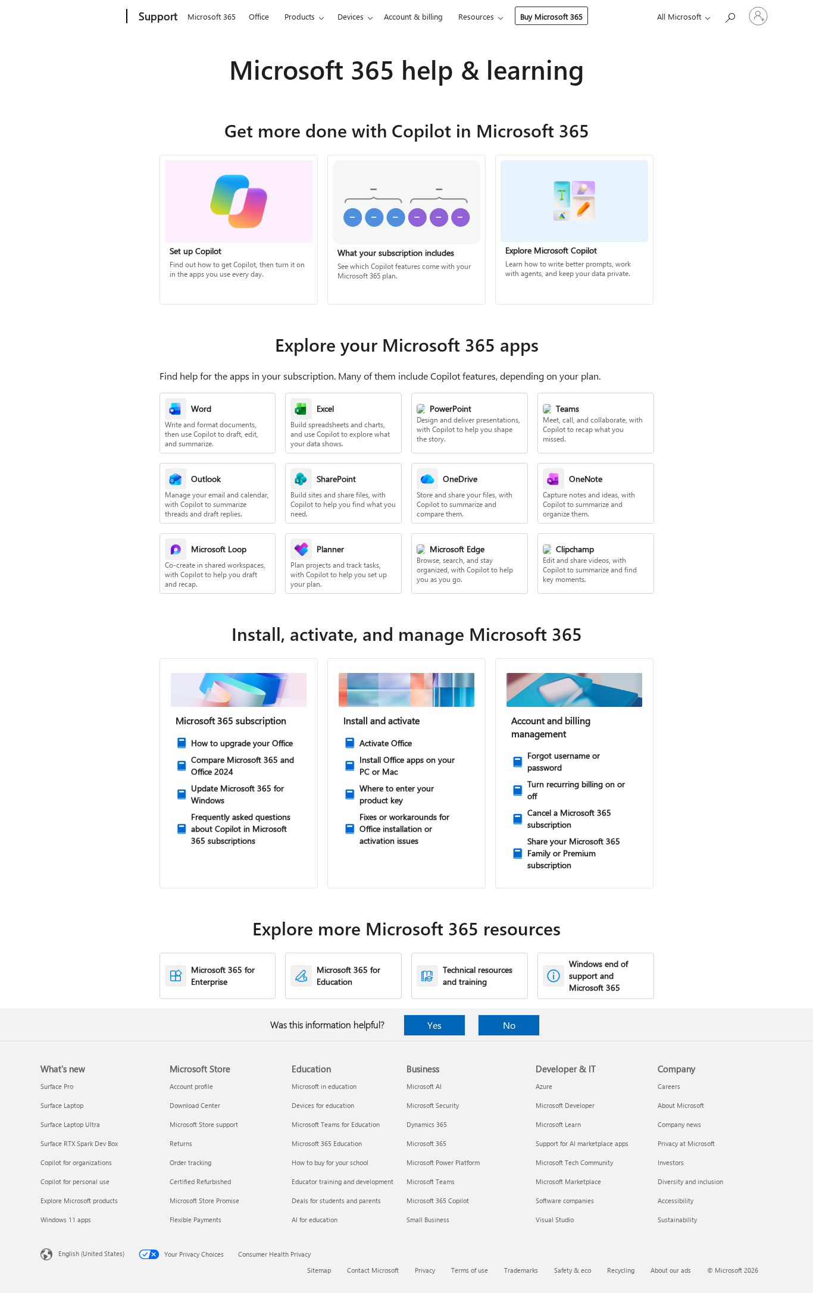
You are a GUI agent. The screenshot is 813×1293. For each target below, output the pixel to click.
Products (299, 16)
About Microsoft (681, 1105)
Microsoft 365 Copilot (437, 1200)
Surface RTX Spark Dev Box (79, 1143)
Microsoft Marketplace (568, 1181)
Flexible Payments (195, 1219)
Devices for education (323, 1105)
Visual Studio (555, 1219)
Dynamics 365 (426, 1124)
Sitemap (319, 1270)
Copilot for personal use (75, 1181)
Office (259, 16)
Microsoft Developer (565, 1105)
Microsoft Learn (558, 1124)
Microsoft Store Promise (204, 1200)
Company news (679, 1124)
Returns (181, 1143)
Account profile (191, 1086)
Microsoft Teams (430, 1181)
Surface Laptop (61, 1105)
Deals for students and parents (336, 1200)
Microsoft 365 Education (327, 1143)
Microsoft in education (324, 1086)
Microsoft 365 (211, 16)
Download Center (195, 1105)
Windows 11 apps (65, 1219)
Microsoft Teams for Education (336, 1124)
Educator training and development (342, 1181)
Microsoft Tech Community (574, 1162)
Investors (671, 1162)
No (509, 1025)
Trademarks (521, 1270)
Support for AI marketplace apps (582, 1143)
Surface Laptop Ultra (70, 1124)
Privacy (425, 1270)
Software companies (565, 1200)
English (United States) (91, 1253)
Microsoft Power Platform (443, 1162)
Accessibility (675, 1200)
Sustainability (677, 1219)
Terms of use (469, 1270)
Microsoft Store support (204, 1124)
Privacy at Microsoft (686, 1143)
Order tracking (190, 1162)
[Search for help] (729, 15)
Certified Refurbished (200, 1181)
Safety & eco (572, 1270)
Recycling (620, 1270)
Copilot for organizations (76, 1162)
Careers (669, 1086)
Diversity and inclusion (690, 1181)
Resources (476, 16)
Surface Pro (56, 1086)
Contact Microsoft (373, 1270)
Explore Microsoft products (79, 1200)
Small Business (427, 1219)
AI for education (314, 1219)
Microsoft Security (432, 1105)
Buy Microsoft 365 (551, 16)
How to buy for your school (330, 1162)
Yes (434, 1025)
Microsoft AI (424, 1086)
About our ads (671, 1270)
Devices (350, 16)
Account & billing (413, 16)
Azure (544, 1086)
